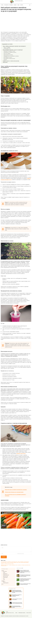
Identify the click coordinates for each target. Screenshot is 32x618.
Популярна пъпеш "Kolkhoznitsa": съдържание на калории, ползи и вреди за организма (25, 575)
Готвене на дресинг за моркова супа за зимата (17, 599)
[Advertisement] (16, 19)
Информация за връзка (22, 612)
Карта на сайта (28, 612)
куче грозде (5, 571)
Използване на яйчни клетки (9, 58)
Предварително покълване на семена (11, 56)
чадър (4, 572)
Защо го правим (7, 47)
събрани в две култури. (21, 453)
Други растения (5, 576)
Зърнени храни (5, 577)
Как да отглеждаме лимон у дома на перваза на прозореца (25, 584)
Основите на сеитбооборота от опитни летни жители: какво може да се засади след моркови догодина (17, 591)
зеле (3, 578)
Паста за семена (7, 53)
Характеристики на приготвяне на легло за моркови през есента (17, 603)
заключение (5, 62)
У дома (16, 612)
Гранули (5, 59)
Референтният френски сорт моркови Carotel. (14, 492)
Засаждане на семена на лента (10, 52)
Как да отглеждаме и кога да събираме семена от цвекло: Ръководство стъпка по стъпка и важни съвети (25, 571)
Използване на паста (8, 57)
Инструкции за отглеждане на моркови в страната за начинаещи (17, 595)
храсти (4, 581)
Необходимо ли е (7, 48)
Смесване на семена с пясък (9, 51)
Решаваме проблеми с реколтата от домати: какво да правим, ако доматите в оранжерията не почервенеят (25, 579)
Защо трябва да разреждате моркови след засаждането (14, 46)
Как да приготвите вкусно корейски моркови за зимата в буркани (17, 607)
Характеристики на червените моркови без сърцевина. (16, 489)
